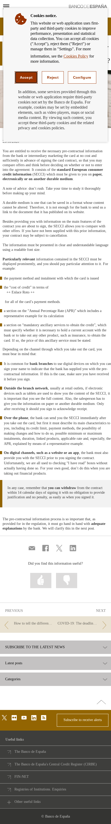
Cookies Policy (76, 56)
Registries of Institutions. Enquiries (40, 789)
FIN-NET (21, 777)
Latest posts (13, 663)
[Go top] (101, 702)
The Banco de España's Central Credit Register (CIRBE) (55, 764)
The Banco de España (30, 752)
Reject (53, 77)
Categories (12, 679)
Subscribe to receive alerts (83, 720)
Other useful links (27, 802)
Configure (82, 77)
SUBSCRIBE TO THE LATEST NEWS (35, 647)
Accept (26, 77)
